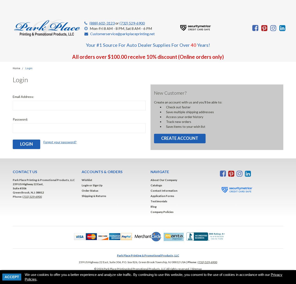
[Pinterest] (264, 28)
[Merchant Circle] (146, 236)
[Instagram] (273, 28)
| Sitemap (196, 269)
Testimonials (159, 201)
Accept (12, 277)
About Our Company (164, 180)
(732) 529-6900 (132, 23)
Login (28, 68)
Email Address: (23, 97)
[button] (102, 236)
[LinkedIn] (282, 28)
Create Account (179, 138)
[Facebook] (255, 28)
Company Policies (162, 212)
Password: (20, 119)
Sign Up (97, 185)
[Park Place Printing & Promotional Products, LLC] (47, 28)
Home (16, 68)
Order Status (90, 190)
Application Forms (162, 196)
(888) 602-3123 (102, 23)
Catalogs (156, 185)
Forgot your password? (60, 142)
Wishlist (87, 180)
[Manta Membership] (172, 236)
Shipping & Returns (94, 196)
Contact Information (164, 190)
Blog (154, 206)
